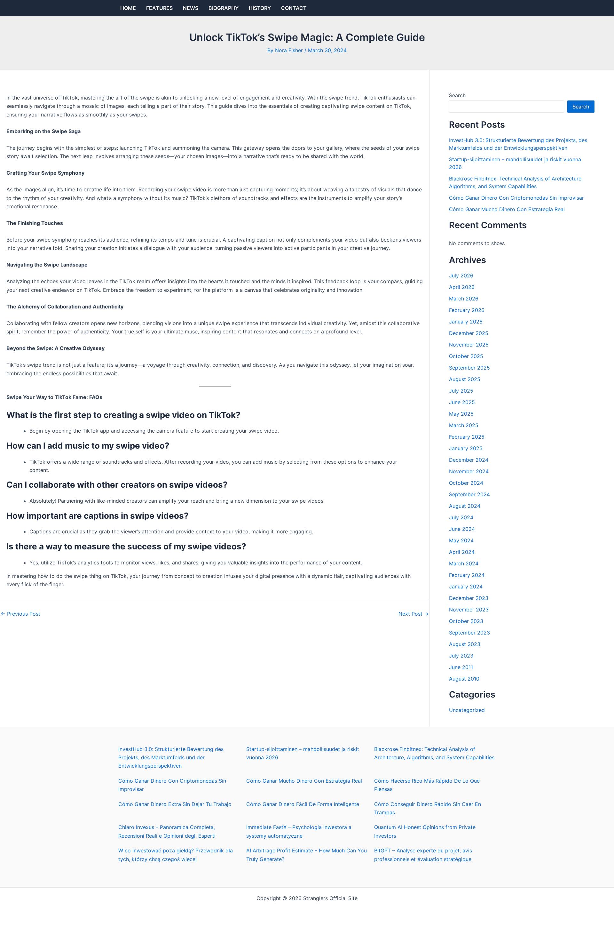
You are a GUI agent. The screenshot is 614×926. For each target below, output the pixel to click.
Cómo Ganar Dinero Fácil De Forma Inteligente (302, 804)
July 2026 (461, 275)
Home (128, 8)
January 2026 (466, 321)
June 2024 (462, 529)
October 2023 (466, 621)
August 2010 (464, 678)
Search (457, 95)
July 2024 (461, 517)
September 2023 (469, 632)
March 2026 (463, 298)
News (190, 8)
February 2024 (466, 575)
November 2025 (469, 344)
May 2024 (461, 540)
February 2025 (466, 437)
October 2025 (466, 356)
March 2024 (463, 563)
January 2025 (466, 448)
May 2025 (461, 414)
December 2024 (468, 460)
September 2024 (469, 494)
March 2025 (463, 425)
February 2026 (466, 310)
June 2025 (462, 402)
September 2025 (469, 367)
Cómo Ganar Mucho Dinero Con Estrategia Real (507, 209)
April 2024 (462, 552)
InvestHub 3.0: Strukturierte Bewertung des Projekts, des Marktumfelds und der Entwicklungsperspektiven (171, 757)
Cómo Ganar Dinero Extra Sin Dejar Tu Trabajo (175, 804)
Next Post (413, 613)
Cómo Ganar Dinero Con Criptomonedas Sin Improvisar (516, 198)
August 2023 (464, 644)
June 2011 (461, 667)
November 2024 (469, 471)
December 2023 (468, 598)
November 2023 (469, 609)
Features (159, 8)
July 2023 (461, 655)
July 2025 (461, 390)
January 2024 (466, 586)
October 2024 (466, 483)
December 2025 (468, 333)
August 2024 (464, 506)
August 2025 (464, 379)
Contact (294, 8)
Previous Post (20, 613)
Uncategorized (467, 710)
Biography (224, 8)
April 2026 (462, 287)
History (260, 8)
